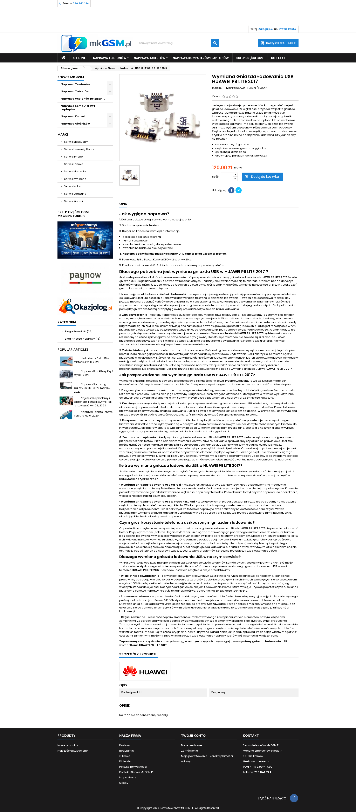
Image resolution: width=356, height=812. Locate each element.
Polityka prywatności (133, 767)
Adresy (186, 761)
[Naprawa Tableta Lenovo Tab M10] (66, 414)
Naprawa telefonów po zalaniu (83, 99)
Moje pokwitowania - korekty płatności (207, 756)
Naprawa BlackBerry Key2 (97, 371)
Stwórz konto (287, 29)
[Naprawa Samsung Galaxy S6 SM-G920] (66, 387)
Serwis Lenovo (73, 164)
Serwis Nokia (72, 186)
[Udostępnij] (231, 190)
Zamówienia (189, 751)
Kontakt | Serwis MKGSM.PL (136, 772)
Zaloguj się (265, 29)
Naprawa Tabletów (149, 58)
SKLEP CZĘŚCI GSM (249, 58)
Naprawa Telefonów (109, 58)
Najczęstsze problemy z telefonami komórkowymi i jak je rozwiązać (92, 401)
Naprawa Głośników (75, 124)
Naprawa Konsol (73, 116)
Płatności (125, 761)
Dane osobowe (191, 745)
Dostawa (125, 745)
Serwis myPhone (74, 179)
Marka (231, 88)
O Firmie (79, 58)
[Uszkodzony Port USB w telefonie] (66, 361)
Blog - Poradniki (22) (79, 331)
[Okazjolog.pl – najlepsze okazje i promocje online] (85, 306)
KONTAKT (278, 58)
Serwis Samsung (74, 194)
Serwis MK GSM (70, 77)
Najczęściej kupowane (72, 751)
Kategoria (66, 322)
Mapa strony (127, 777)
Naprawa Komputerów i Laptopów (201, 58)
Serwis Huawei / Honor (78, 149)
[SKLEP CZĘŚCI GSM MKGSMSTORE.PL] (85, 240)
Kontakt (251, 735)
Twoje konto (193, 735)
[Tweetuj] (238, 190)
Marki (62, 134)
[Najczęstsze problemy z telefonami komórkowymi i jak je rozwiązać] (66, 401)
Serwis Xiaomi (73, 201)
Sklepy (123, 783)
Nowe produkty (67, 745)
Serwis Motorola (74, 171)
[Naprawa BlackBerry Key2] (66, 374)
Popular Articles (73, 349)
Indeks (216, 88)
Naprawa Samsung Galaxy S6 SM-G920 (90, 386)
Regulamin (126, 751)
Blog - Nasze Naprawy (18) (82, 339)
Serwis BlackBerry (75, 142)
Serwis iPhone (73, 157)
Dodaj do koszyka (262, 176)
